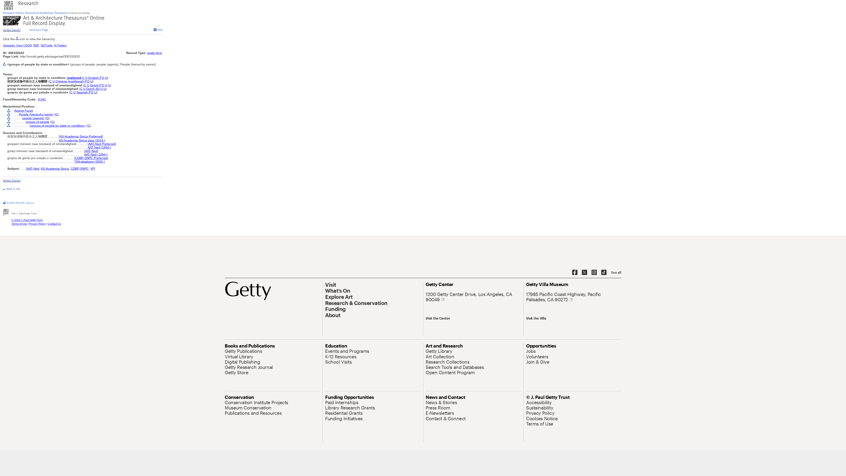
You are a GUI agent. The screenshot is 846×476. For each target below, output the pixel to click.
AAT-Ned (91, 151)
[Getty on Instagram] (594, 272)
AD (97, 89)
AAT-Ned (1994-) (99, 147)
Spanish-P (83, 92)
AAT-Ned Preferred (102, 144)
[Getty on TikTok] (604, 272)
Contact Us (54, 223)
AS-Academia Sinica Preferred (81, 136)
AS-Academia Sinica (55, 168)
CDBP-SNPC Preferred (91, 158)
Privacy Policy (37, 223)
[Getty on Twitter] (584, 272)
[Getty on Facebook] (574, 272)
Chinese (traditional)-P (71, 81)
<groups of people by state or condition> (57, 125)
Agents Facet (23, 110)
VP (92, 168)
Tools (28, 13)
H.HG (42, 99)
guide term (154, 53)
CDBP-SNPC (80, 168)
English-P (94, 78)
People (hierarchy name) (36, 114)
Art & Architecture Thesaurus (50, 13)
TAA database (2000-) (89, 161)
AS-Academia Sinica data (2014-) (82, 140)
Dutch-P (95, 85)
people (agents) (33, 118)
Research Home (13, 13)
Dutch (90, 89)
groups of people (37, 122)
